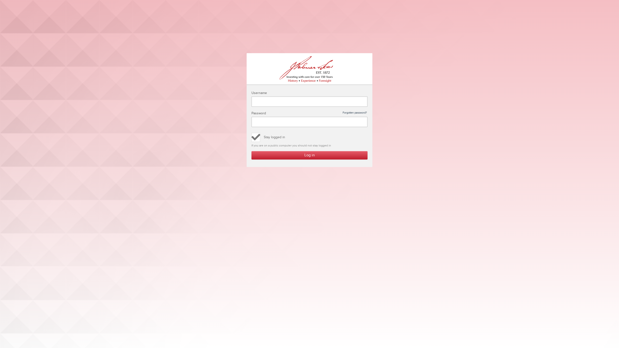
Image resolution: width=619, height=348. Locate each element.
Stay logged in (274, 137)
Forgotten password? (355, 112)
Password (309, 113)
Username (259, 93)
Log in (309, 155)
